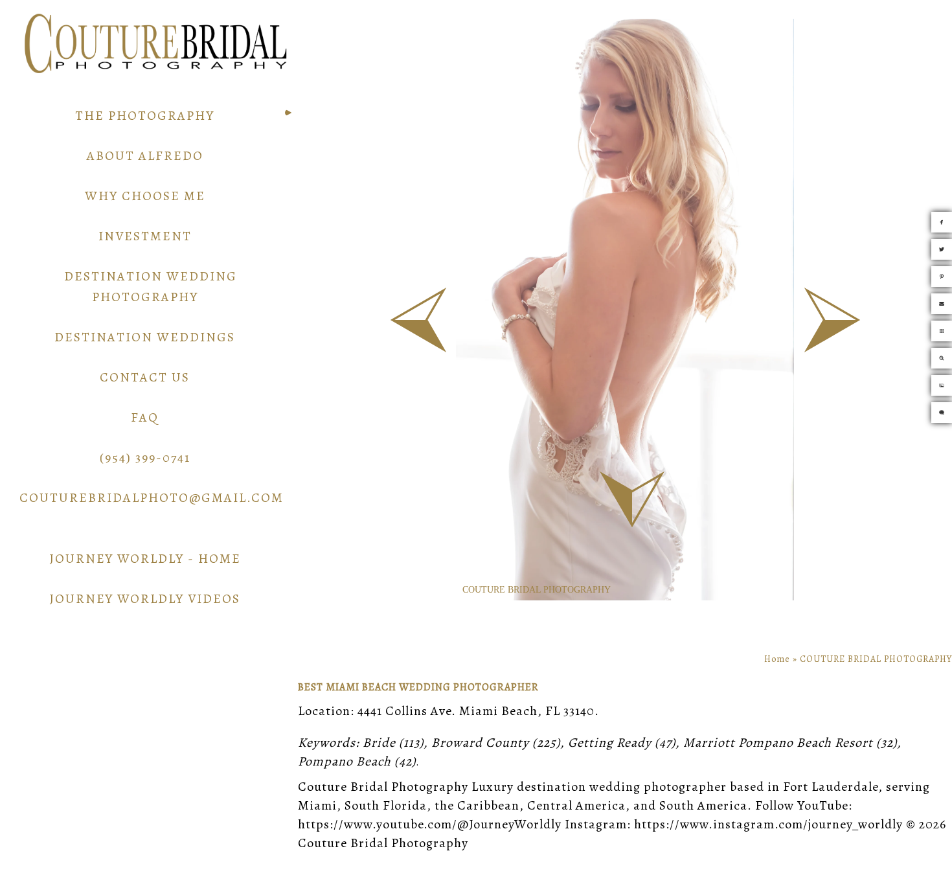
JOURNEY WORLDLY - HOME (145, 558)
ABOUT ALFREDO (145, 156)
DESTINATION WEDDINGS (144, 337)
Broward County (480, 742)
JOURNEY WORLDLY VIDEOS (144, 599)
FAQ (145, 417)
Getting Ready (610, 742)
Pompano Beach (344, 761)
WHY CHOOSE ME (145, 196)
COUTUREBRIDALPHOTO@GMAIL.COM (151, 497)
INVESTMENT (145, 236)
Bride (379, 742)
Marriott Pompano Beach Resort (778, 742)
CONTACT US (145, 377)
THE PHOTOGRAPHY (144, 115)
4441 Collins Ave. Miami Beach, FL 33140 (476, 711)
